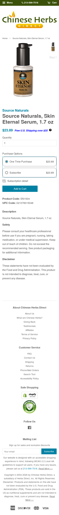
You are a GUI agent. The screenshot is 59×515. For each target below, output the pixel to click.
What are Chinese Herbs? (29, 317)
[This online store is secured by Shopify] (30, 397)
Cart (54, 2)
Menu (9, 2)
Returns (30, 365)
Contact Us (29, 357)
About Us (29, 313)
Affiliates (29, 330)
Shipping (29, 361)
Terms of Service (29, 334)
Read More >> (46, 468)
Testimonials (29, 326)
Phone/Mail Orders (29, 370)
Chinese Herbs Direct (41, 474)
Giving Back (29, 321)
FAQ (29, 353)
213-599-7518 (30, 2)
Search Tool (29, 374)
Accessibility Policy (29, 378)
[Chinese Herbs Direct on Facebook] (29, 428)
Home (5, 38)
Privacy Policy (29, 338)
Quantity (7, 137)
